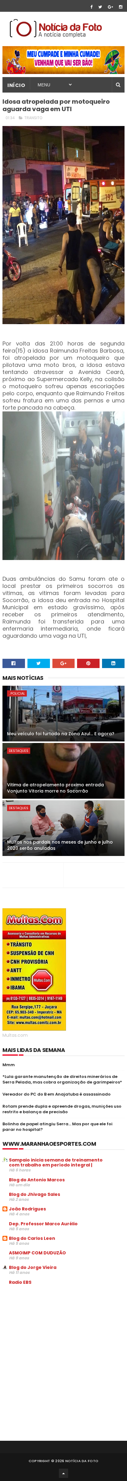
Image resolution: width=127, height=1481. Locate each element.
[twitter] (100, 7)
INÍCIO (16, 85)
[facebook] (91, 7)
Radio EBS (20, 1282)
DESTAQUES (18, 750)
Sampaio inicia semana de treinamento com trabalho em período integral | (56, 1162)
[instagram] (121, 7)
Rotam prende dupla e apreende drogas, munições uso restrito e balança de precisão (61, 1109)
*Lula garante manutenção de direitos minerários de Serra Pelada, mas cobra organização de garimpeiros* (62, 1079)
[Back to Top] (63, 1473)
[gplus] (110, 7)
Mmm (8, 1065)
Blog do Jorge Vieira (32, 1267)
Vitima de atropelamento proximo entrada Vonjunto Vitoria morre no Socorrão (55, 788)
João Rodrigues (27, 1209)
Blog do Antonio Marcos (37, 1180)
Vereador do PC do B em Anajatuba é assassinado (56, 1094)
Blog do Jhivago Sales (34, 1194)
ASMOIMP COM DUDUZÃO (37, 1253)
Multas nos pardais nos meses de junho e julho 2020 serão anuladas (60, 845)
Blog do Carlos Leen (32, 1238)
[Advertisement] (54, 1336)
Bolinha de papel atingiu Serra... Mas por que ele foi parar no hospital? (57, 1126)
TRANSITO (33, 117)
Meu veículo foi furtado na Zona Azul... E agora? (60, 734)
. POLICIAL (17, 693)
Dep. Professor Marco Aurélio (43, 1224)
